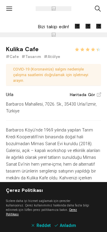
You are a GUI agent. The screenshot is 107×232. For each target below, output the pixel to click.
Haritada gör (85, 94)
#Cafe (13, 56)
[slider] (87, 49)
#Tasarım (32, 56)
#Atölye (52, 56)
